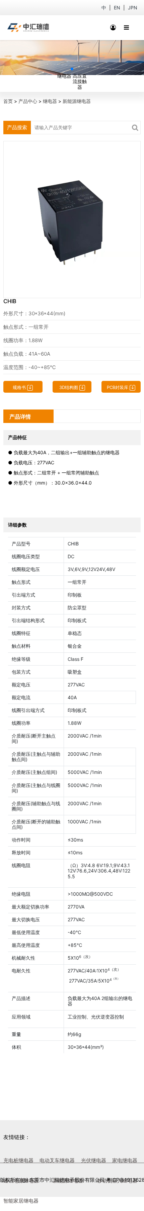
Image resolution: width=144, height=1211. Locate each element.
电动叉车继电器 (57, 1160)
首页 (8, 101)
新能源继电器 (77, 101)
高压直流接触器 (80, 81)
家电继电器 (124, 1160)
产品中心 (27, 101)
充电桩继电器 (18, 1160)
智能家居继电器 (21, 1201)
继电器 (64, 76)
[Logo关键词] (28, 27)
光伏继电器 (93, 1160)
